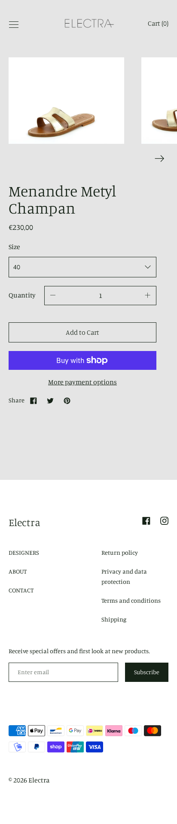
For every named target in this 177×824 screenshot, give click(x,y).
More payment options (82, 382)
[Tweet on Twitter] (50, 400)
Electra (24, 522)
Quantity (22, 295)
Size (14, 246)
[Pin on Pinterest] (67, 400)
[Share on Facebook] (33, 400)
